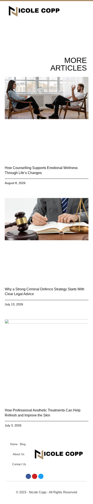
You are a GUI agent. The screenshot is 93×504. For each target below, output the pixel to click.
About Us (18, 454)
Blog (23, 444)
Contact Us (19, 464)
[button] (76, 11)
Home (14, 444)
